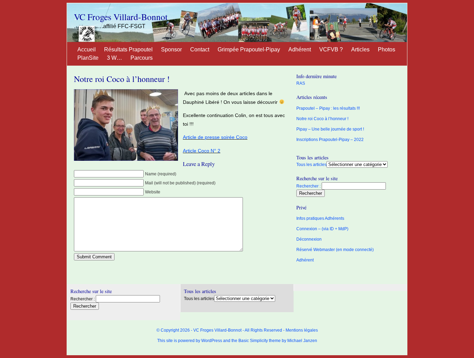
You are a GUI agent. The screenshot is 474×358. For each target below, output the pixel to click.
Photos (386, 49)
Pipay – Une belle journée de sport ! (330, 129)
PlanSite (88, 58)
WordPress (211, 340)
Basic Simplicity (253, 340)
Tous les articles (311, 164)
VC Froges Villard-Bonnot (121, 17)
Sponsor (171, 49)
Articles (360, 49)
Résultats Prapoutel (128, 49)
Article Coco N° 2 (201, 150)
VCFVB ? (331, 49)
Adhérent (299, 49)
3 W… (114, 58)
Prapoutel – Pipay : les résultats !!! (328, 108)
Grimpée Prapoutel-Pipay (249, 49)
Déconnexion (309, 239)
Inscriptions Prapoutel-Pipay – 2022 (330, 139)
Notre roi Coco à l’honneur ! (122, 78)
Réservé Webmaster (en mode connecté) (335, 249)
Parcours (141, 58)
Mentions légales (302, 330)
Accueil (86, 49)
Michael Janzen (302, 340)
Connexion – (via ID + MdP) (322, 228)
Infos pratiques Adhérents (320, 218)
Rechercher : (308, 186)
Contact (199, 49)
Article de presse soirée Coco (215, 137)
